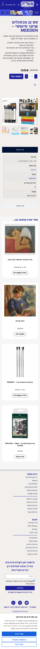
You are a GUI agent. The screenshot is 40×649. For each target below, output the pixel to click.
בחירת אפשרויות (20, 273)
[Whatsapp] (13, 603)
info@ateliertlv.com (20, 611)
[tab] (20, 150)
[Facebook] (27, 603)
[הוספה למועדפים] (35, 85)
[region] (20, 631)
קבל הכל (19, 634)
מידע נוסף (20, 457)
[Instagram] (20, 603)
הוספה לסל (16, 76)
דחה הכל (19, 644)
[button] (37, 5)
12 (35, 187)
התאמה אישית (19, 639)
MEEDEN (32, 178)
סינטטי (33, 170)
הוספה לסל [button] (20, 334)
